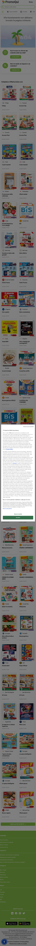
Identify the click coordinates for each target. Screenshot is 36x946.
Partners (15, 463)
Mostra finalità (18, 514)
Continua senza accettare (28, 426)
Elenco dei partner (7, 508)
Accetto (18, 517)
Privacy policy (9, 449)
